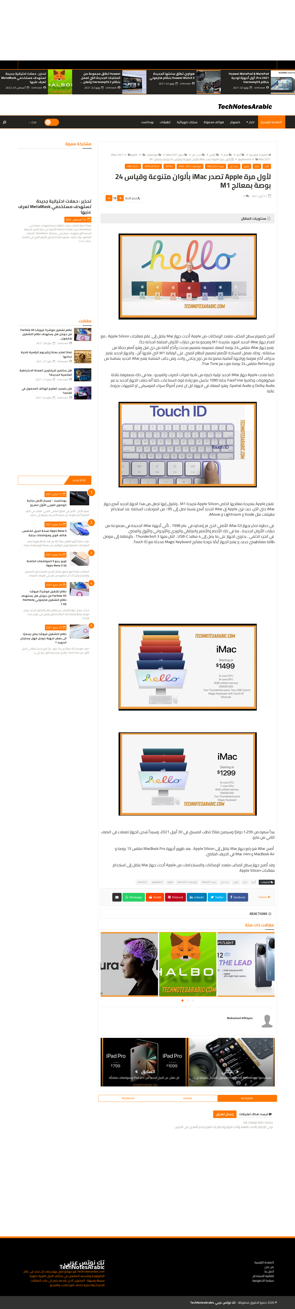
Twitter (219, 897)
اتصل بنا (269, 1271)
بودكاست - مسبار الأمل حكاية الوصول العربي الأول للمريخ (47, 502)
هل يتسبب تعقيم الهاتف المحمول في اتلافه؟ (47, 390)
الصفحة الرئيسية (271, 122)
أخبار (238, 154)
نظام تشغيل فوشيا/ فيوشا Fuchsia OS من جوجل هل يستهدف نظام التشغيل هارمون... (46, 334)
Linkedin (198, 897)
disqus (187, 1098)
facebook (239, 897)
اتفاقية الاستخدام (263, 1276)
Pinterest (177, 897)
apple (134, 154)
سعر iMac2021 (175, 154)
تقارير (212, 154)
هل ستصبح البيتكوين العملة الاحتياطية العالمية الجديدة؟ (45, 372)
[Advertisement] (165, 30)
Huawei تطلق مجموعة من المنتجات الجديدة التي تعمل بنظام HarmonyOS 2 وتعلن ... (174, 78)
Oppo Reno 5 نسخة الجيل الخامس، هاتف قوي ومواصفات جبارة (44, 533)
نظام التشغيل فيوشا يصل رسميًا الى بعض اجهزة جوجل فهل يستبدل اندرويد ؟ (43, 638)
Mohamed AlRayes (240, 1018)
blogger (247, 1098)
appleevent (152, 166)
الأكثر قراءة (79, 480)
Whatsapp (135, 897)
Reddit (157, 897)
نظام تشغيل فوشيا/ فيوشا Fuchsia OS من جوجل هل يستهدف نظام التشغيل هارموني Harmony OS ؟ (44, 598)
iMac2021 (264, 159)
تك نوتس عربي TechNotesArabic (82, 1264)
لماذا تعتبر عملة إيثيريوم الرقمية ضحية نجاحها (46, 354)
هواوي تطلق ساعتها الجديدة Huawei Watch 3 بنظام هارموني (246, 76)
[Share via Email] (117, 897)
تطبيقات (165, 122)
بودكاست (147, 122)
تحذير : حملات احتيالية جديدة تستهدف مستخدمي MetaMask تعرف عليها (98, 78)
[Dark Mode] (51, 122)
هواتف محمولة (214, 122)
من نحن (269, 1267)
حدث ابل (196, 154)
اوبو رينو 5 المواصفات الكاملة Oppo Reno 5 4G (47, 563)
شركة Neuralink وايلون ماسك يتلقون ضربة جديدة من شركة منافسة (25, 78)
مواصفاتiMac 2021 (190, 166)
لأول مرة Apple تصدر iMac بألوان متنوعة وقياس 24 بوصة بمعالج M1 (190, 159)
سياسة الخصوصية (263, 1280)
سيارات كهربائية (187, 122)
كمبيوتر (235, 122)
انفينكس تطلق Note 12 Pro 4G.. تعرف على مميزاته (129, 967)
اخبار (251, 122)
